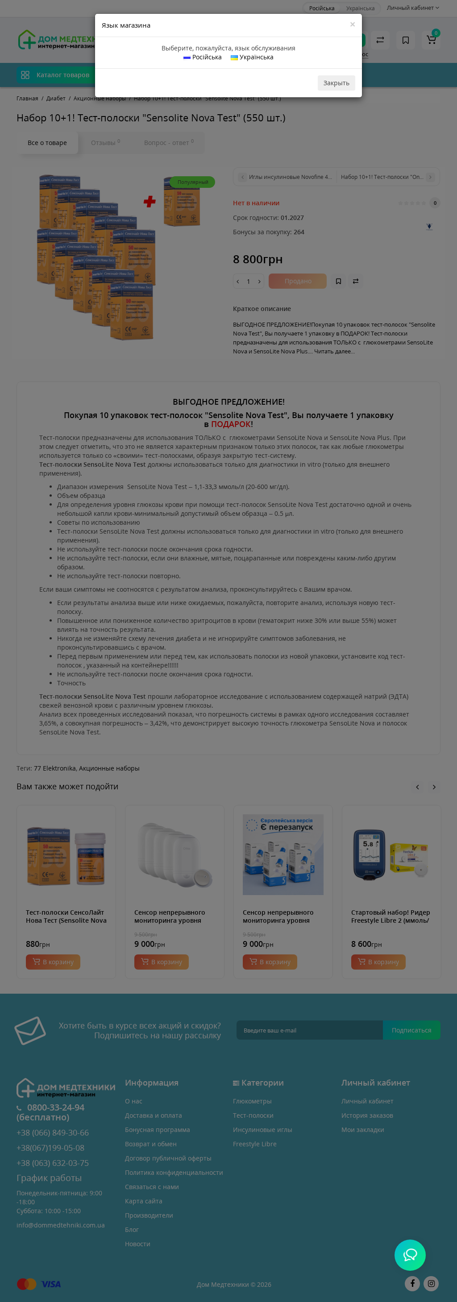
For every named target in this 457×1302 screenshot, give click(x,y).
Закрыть (336, 83)
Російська (206, 57)
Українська (256, 57)
